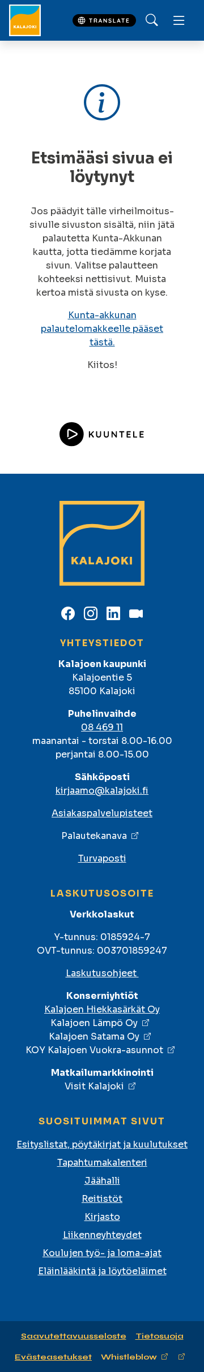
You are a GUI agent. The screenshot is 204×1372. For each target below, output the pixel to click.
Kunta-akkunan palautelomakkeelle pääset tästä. (102, 328)
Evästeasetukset (53, 1357)
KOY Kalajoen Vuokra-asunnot (94, 1050)
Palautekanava (94, 836)
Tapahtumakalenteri (102, 1162)
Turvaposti (102, 858)
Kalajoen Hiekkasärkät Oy (102, 1009)
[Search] (152, 20)
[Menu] (179, 20)
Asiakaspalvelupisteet (102, 813)
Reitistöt (102, 1199)
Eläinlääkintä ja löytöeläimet (102, 1271)
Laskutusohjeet (102, 973)
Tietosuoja (159, 1336)
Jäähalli (102, 1181)
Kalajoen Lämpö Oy (94, 1023)
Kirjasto (102, 1217)
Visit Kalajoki (94, 1086)
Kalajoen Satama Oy (94, 1036)
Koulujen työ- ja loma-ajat (102, 1253)
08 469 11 (102, 727)
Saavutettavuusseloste (73, 1336)
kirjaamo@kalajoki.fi (102, 791)
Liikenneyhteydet (102, 1235)
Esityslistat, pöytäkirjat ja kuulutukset (102, 1144)
